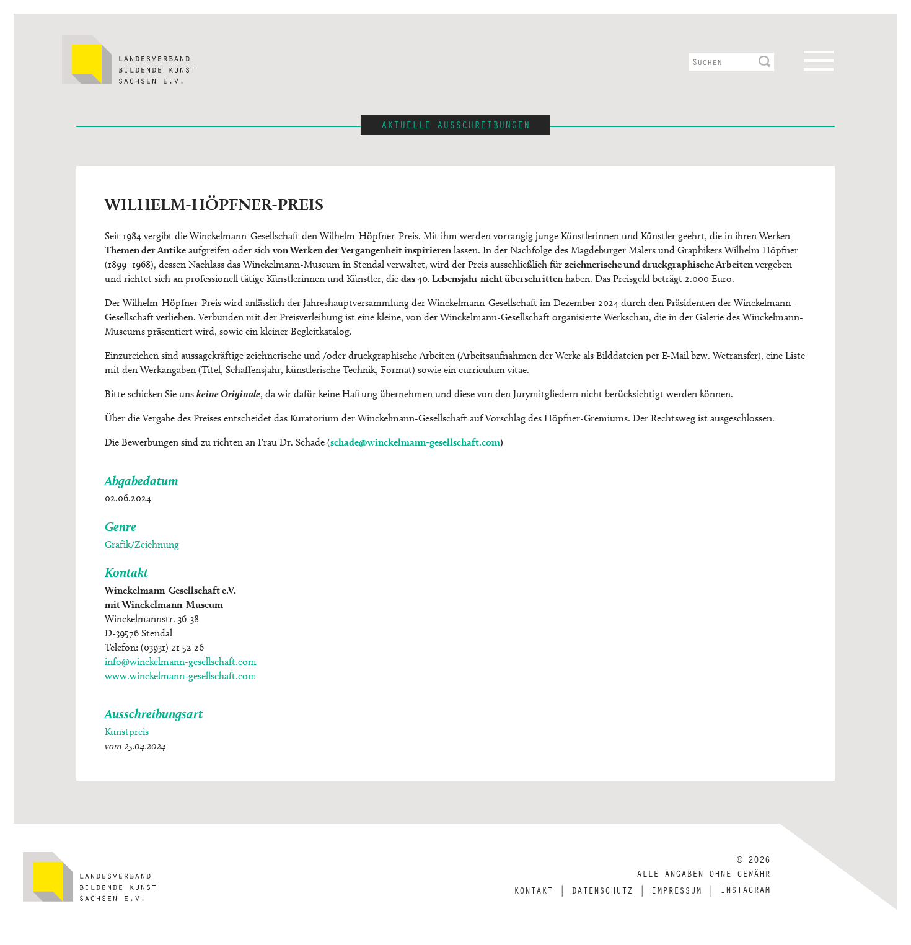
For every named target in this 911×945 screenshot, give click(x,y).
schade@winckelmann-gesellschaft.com (415, 442)
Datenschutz (602, 890)
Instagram (745, 889)
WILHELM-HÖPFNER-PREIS (214, 204)
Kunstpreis (127, 731)
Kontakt (533, 890)
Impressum (676, 890)
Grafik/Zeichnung (142, 544)
